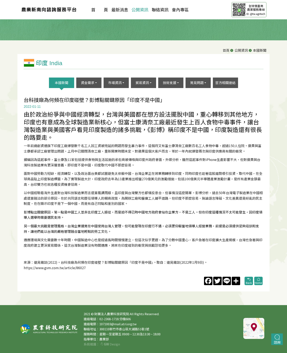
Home (258, 283)
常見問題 (197, 82)
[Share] (235, 281)
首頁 (226, 50)
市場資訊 (115, 82)
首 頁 (99, 10)
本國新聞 (61, 82)
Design (112, 344)
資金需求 (87, 82)
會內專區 (180, 10)
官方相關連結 (225, 82)
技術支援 (169, 82)
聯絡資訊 (160, 10)
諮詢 (277, 342)
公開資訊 (140, 10)
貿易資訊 (142, 82)
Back (249, 283)
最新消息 (119, 10)
